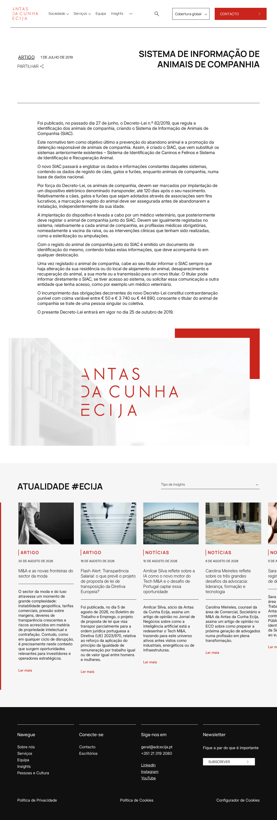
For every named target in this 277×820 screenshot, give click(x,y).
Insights (24, 766)
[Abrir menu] (131, 13)
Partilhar (28, 66)
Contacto (87, 747)
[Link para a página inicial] (25, 14)
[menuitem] (101, 13)
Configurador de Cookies (238, 800)
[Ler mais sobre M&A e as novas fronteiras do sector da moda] (46, 523)
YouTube (148, 778)
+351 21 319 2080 (156, 753)
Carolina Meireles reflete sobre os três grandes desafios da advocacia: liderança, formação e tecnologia (228, 581)
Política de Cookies (136, 800)
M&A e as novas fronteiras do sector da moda (45, 573)
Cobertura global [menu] (188, 14)
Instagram (149, 771)
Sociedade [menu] (56, 13)
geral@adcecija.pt (156, 747)
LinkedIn (148, 765)
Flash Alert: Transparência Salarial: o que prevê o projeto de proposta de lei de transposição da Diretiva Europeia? (108, 581)
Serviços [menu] (80, 13)
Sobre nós (26, 747)
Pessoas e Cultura (33, 773)
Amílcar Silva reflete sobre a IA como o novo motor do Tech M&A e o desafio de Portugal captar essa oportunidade (169, 581)
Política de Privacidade (37, 800)
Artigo (26, 57)
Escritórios (88, 753)
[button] (156, 13)
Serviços (24, 753)
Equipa (23, 760)
